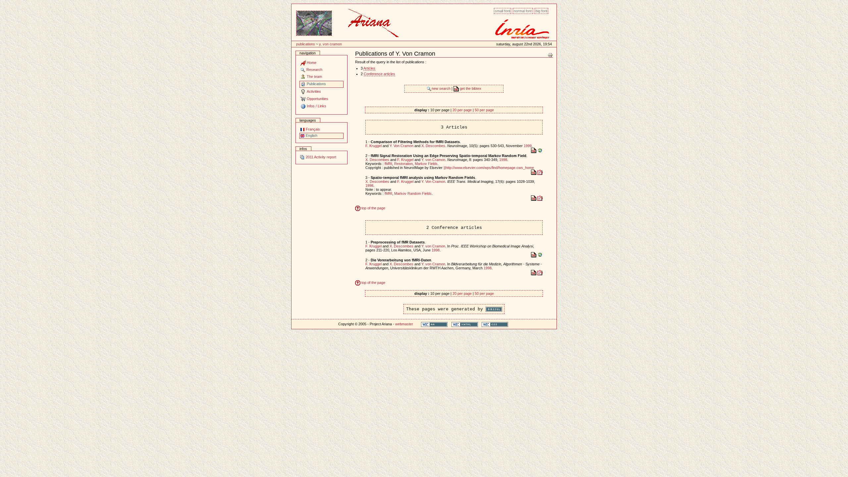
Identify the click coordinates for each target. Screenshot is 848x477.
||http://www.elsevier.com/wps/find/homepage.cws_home (489, 168)
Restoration (403, 164)
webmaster (404, 324)
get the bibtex (470, 88)
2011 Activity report (320, 157)
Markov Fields (426, 164)
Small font (502, 11)
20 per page (462, 110)
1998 (503, 160)
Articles (369, 68)
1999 (528, 146)
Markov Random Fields (413, 193)
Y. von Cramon (433, 160)
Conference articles (379, 74)
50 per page (484, 110)
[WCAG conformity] (434, 324)
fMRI (388, 164)
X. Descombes (433, 146)
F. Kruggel (373, 146)
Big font (541, 11)
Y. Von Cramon (330, 44)
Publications (305, 44)
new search (441, 88)
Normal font (523, 11)
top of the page (372, 208)
